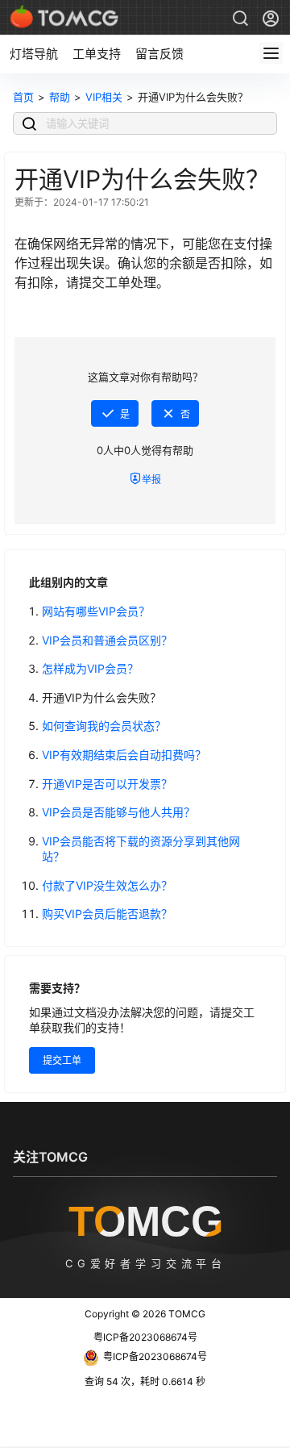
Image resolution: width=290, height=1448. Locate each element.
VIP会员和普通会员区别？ (107, 640)
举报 (151, 480)
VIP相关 (103, 96)
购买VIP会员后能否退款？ (107, 913)
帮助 (59, 96)
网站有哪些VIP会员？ (96, 611)
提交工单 (62, 1060)
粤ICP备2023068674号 (145, 1337)
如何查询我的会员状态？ (104, 725)
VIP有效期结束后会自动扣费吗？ (124, 755)
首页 (23, 96)
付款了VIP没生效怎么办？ (107, 885)
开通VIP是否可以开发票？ (107, 784)
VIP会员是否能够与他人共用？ (118, 812)
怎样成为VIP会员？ (90, 668)
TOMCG (185, 1314)
